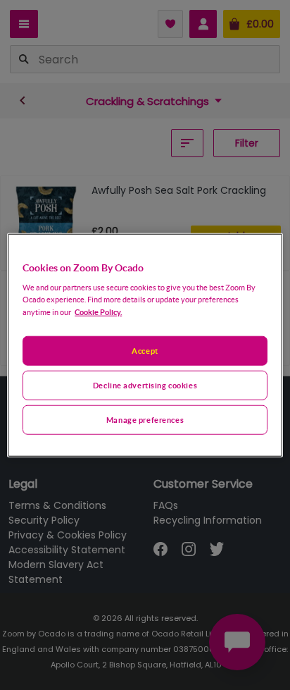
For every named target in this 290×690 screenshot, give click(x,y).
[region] (144, 345)
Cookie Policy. (98, 311)
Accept (145, 350)
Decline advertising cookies (145, 385)
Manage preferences (145, 419)
